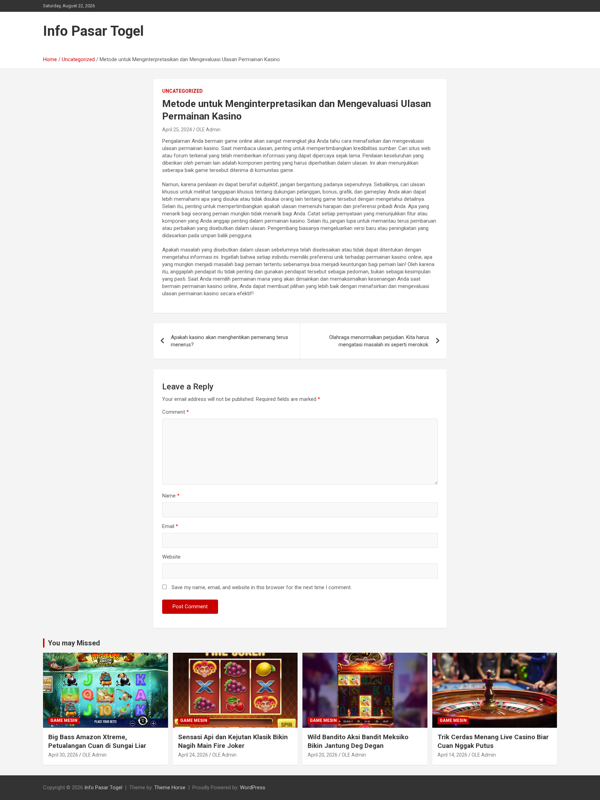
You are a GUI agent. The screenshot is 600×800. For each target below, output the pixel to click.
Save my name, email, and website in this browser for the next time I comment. (262, 587)
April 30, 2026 (63, 755)
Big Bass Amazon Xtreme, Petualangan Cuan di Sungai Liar (97, 741)
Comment (175, 412)
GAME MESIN (63, 720)
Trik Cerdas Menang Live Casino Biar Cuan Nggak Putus (493, 741)
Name (171, 496)
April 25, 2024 (177, 129)
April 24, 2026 (193, 755)
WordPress (252, 787)
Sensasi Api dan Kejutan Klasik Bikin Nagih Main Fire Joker (233, 741)
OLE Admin (208, 129)
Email (170, 526)
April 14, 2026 (452, 755)
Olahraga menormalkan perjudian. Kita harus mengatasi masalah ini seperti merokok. (379, 341)
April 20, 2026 (323, 755)
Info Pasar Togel (93, 31)
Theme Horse (169, 787)
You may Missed (74, 643)
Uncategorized (182, 91)
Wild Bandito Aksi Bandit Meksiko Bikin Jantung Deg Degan (358, 741)
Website (171, 557)
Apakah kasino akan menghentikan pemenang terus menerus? (229, 341)
